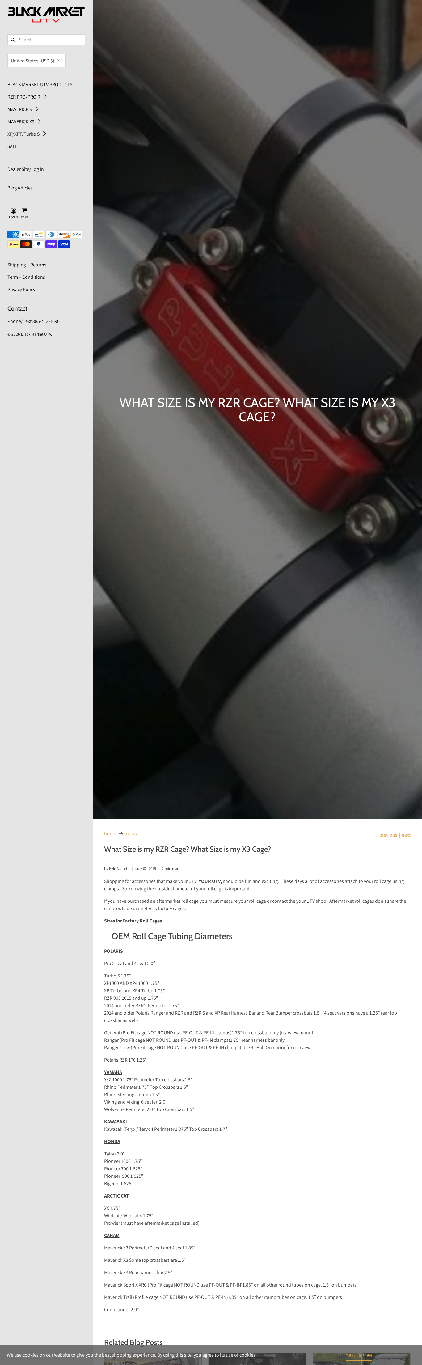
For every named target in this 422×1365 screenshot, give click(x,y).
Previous (388, 835)
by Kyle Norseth (116, 868)
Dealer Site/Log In (25, 169)
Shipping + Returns (26, 264)
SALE (12, 146)
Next (406, 835)
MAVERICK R (19, 109)
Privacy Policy (21, 289)
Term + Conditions (26, 277)
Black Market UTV (36, 334)
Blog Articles (20, 187)
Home (110, 833)
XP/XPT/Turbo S (23, 134)
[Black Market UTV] (46, 14)
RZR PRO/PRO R (23, 97)
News (131, 833)
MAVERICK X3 (20, 121)
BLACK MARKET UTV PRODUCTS (39, 84)
